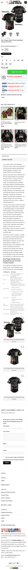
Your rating (6, 426)
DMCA (3, 518)
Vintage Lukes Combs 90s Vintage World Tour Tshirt (20, 145)
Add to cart (17, 72)
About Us (3, 489)
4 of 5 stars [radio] (13, 428)
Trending (8, 38)
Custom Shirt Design (6, 500)
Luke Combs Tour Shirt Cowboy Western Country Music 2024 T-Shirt (7, 146)
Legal (2, 521)
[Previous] (3, 17)
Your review (6, 431)
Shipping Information (6, 512)
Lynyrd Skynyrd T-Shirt (20, 122)
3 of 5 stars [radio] (9, 428)
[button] (2, 2)
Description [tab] (5, 156)
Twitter (3, 480)
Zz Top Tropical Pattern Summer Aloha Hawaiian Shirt (6, 123)
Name (5, 443)
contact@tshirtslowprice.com (12, 555)
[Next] (25, 17)
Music (3, 97)
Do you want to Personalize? (8, 46)
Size (2, 56)
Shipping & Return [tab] (7, 159)
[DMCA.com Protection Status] (14, 568)
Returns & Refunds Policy (8, 492)
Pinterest (3, 477)
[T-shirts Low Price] (14, 2)
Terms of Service (5, 498)
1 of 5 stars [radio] (3, 428)
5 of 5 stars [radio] (19, 428)
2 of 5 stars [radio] (6, 428)
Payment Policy (5, 515)
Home (2, 38)
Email (5, 450)
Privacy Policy (5, 495)
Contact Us (4, 509)
